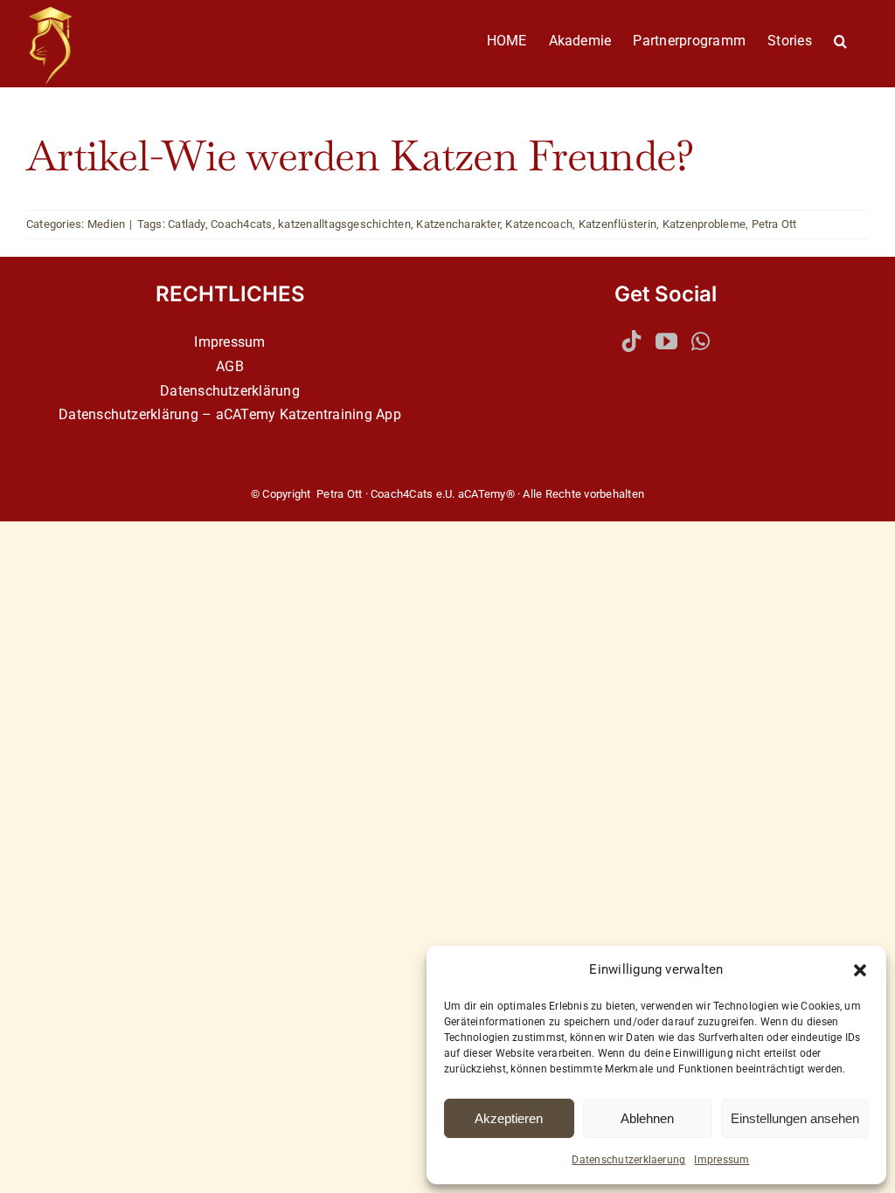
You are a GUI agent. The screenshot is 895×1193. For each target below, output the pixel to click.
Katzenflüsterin (618, 224)
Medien (106, 224)
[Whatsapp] (700, 341)
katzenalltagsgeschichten (344, 224)
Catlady (186, 224)
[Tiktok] (631, 341)
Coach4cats (241, 224)
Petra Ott (774, 224)
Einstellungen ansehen (795, 1118)
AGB (230, 366)
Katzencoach (538, 224)
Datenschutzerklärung (230, 391)
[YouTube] (666, 341)
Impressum (721, 1160)
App (388, 414)
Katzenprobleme (704, 224)
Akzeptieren (509, 1118)
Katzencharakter (458, 224)
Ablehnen (647, 1118)
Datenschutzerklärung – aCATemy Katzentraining (215, 414)
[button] (860, 970)
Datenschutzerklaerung (628, 1160)
